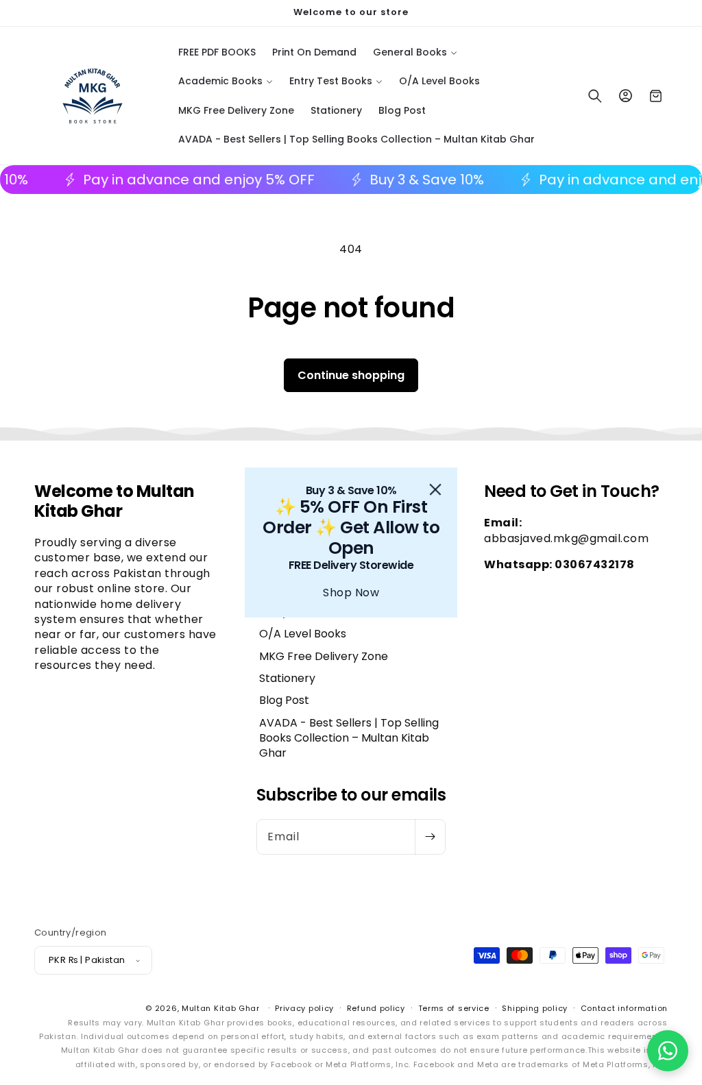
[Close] (435, 489)
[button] (667, 1050)
